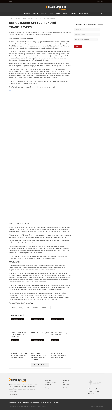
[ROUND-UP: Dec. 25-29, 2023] (40, 324)
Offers (20, 403)
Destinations (15, 340)
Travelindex (100, 406)
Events (51, 13)
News (10, 1)
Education (56, 403)
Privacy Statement (49, 386)
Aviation (35, 13)
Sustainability (83, 13)
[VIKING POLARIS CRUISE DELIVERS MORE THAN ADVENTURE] (20, 324)
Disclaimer (66, 388)
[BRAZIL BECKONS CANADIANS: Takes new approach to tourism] (60, 345)
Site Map (47, 388)
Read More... (13, 394)
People (65, 13)
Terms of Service (49, 384)
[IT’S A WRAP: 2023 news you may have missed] (60, 324)
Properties (12, 403)
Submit (78, 46)
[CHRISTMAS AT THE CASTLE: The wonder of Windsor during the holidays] (20, 345)
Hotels (43, 13)
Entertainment (34, 403)
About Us (65, 382)
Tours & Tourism (46, 403)
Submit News (48, 380)
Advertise (65, 386)
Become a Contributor (50, 382)
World (58, 13)
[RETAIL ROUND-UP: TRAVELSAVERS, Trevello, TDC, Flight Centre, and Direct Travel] (40, 345)
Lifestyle (73, 13)
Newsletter (66, 384)
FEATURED (27, 13)
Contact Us (66, 380)
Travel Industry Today (27, 303)
